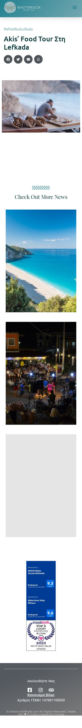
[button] (74, 7)
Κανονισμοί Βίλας (41, 695)
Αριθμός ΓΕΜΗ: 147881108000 (41, 700)
